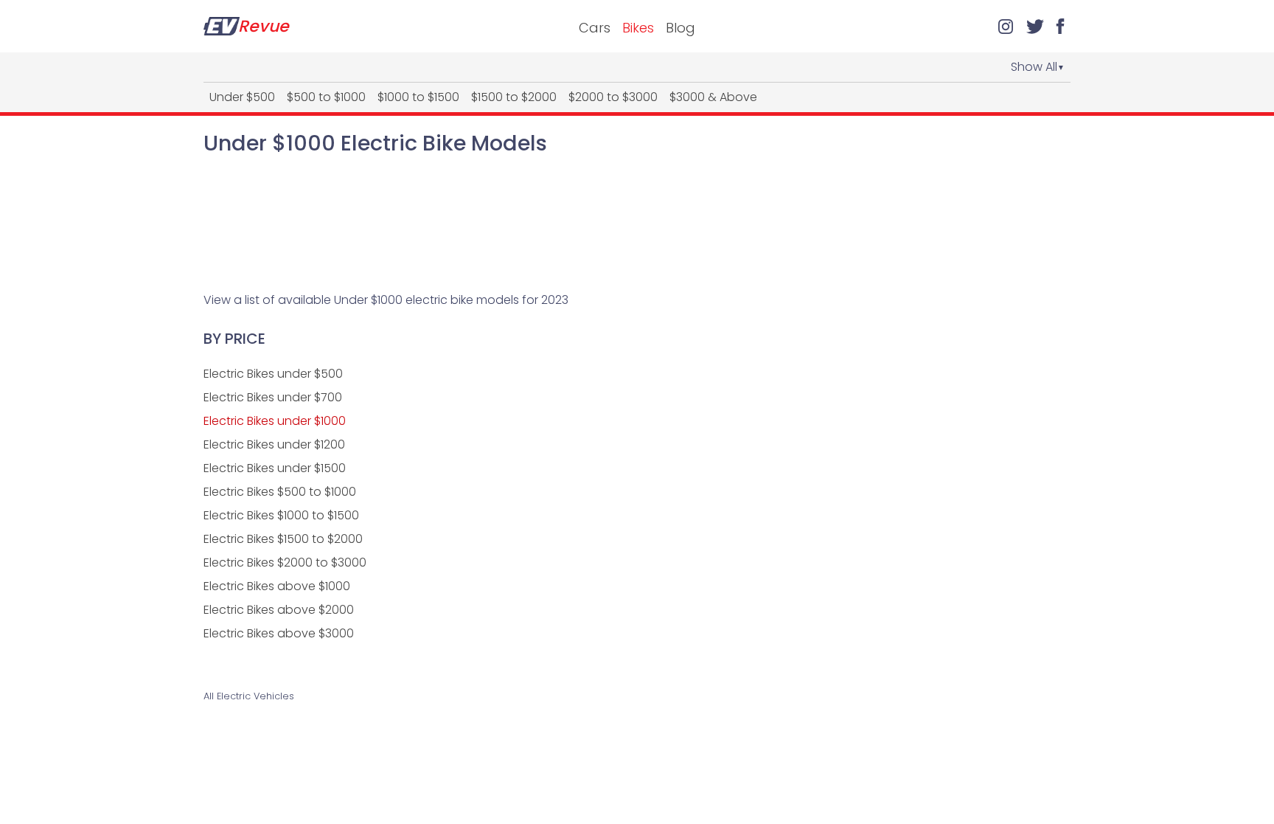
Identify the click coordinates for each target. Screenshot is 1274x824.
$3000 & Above (713, 97)
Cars (594, 27)
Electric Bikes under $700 (272, 397)
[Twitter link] (1035, 26)
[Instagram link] (1005, 26)
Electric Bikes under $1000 (274, 420)
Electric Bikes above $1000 (276, 586)
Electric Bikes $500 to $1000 (279, 491)
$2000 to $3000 (613, 97)
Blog (680, 27)
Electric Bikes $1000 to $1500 (281, 515)
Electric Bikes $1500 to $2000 (283, 538)
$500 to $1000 (326, 97)
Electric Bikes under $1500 (274, 468)
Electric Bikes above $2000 (278, 609)
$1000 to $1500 (418, 97)
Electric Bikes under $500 (273, 373)
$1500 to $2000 (514, 97)
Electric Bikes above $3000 (278, 633)
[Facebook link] (1060, 26)
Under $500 (242, 97)
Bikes (638, 27)
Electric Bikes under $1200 (274, 444)
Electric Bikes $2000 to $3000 (284, 562)
